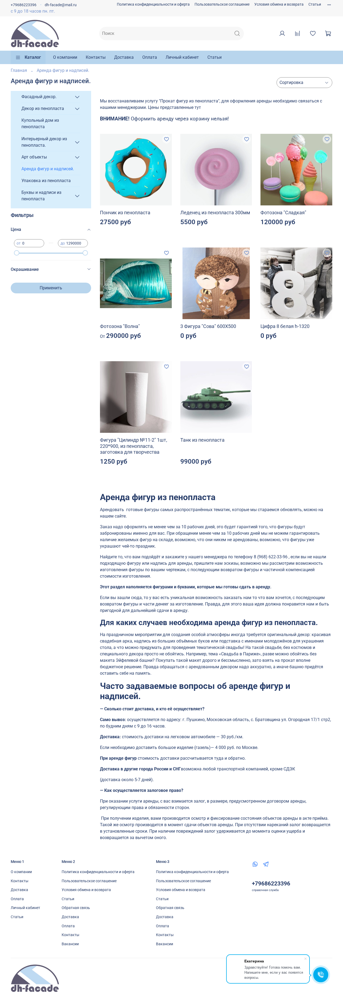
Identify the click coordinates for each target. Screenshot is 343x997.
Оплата (149, 57)
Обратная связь (76, 908)
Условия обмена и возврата (279, 4)
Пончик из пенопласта (125, 212)
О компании (65, 57)
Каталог (33, 57)
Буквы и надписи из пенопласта (41, 195)
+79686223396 (23, 5)
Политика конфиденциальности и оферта (153, 4)
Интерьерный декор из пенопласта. (44, 142)
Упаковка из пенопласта (46, 180)
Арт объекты (34, 157)
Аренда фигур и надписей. (47, 168)
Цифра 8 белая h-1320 (285, 326)
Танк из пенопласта (202, 440)
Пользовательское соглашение (222, 4)
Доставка (124, 57)
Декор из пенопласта (42, 108)
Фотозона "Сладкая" (283, 212)
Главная (19, 70)
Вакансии (70, 944)
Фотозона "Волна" (120, 326)
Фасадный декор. (39, 96)
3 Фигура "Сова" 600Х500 (208, 326)
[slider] (17, 253)
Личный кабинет (182, 57)
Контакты (96, 57)
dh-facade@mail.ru (61, 5)
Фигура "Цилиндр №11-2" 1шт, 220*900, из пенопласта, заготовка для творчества (133, 446)
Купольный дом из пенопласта (40, 123)
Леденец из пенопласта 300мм (215, 212)
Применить (51, 287)
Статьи (314, 4)
